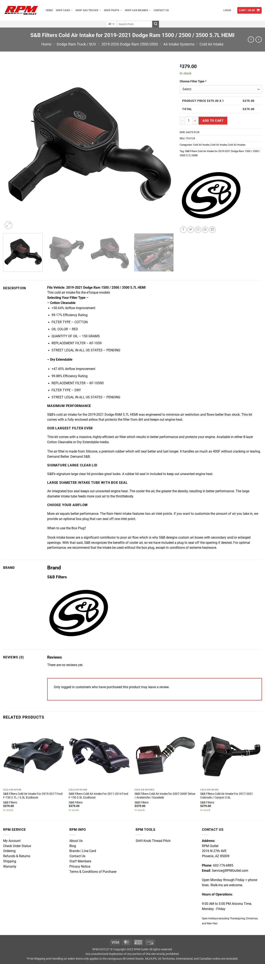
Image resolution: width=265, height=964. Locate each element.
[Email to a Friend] (198, 229)
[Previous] (12, 145)
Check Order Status (17, 846)
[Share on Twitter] (190, 229)
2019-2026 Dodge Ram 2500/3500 (129, 44)
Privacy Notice (79, 866)
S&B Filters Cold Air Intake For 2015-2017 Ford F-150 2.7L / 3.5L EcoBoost (33, 795)
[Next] (165, 145)
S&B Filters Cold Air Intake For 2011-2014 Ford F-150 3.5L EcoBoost (98, 795)
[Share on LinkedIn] (212, 229)
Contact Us (161, 10)
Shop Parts (111, 10)
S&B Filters (10, 802)
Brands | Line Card (82, 851)
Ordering (9, 851)
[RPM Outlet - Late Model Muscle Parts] (21, 10)
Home (49, 10)
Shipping (9, 861)
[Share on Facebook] (183, 229)
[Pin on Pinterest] (205, 229)
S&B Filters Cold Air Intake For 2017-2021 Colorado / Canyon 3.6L (226, 795)
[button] (227, 10)
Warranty (9, 866)
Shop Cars (63, 10)
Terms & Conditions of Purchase (92, 872)
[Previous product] (258, 39)
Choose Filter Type (193, 81)
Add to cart (212, 120)
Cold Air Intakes (236, 144)
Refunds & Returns (16, 856)
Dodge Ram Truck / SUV (76, 44)
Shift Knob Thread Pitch (153, 841)
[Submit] (155, 24)
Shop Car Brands (136, 10)
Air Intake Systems (178, 44)
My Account (11, 841)
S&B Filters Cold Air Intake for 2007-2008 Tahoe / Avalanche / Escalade (165, 795)
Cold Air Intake (212, 44)
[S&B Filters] (211, 195)
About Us (76, 841)
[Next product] (251, 39)
